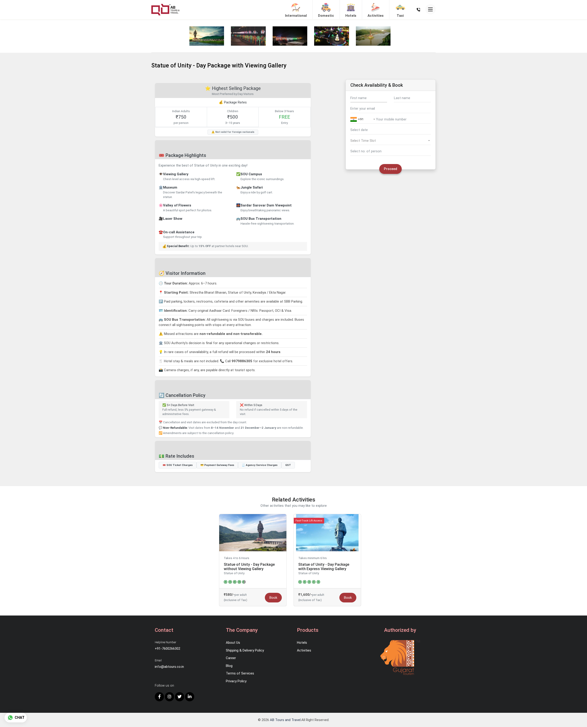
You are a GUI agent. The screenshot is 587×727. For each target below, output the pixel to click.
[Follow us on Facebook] (159, 696)
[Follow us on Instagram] (169, 696)
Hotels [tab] (350, 16)
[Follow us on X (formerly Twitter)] (179, 696)
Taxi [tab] (400, 16)
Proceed (390, 169)
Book (273, 598)
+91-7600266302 (167, 648)
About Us (233, 643)
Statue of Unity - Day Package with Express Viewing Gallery (323, 566)
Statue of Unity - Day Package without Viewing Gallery (249, 566)
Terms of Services (240, 673)
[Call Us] (418, 9)
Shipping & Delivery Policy (245, 650)
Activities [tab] (376, 16)
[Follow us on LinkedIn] (189, 696)
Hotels (302, 643)
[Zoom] (206, 36)
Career (231, 658)
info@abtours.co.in (169, 667)
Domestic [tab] (326, 16)
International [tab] (296, 16)
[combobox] (363, 120)
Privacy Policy (236, 681)
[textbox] (363, 119)
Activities (304, 650)
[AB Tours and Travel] (165, 9)
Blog (229, 666)
